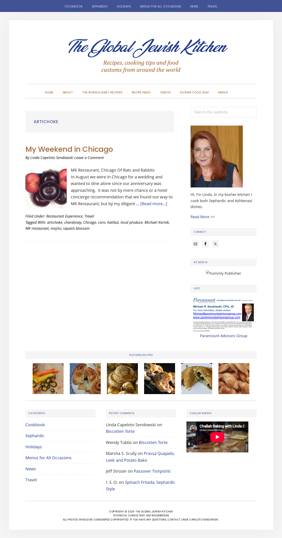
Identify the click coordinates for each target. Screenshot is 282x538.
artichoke (54, 222)
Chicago (89, 222)
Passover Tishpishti (152, 471)
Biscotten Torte (120, 431)
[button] (237, 88)
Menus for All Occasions (48, 457)
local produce (132, 222)
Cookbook (35, 424)
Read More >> (202, 216)
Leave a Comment (89, 157)
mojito (56, 228)
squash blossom (76, 228)
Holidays (33, 447)
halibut (113, 222)
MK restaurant (37, 228)
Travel (89, 216)
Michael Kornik (157, 222)
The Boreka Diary (141, 58)
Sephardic (34, 435)
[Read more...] (153, 203)
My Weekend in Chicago (69, 149)
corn (101, 222)
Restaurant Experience (64, 216)
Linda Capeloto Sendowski (199, 519)
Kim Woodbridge (157, 515)
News (30, 469)
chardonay (72, 222)
